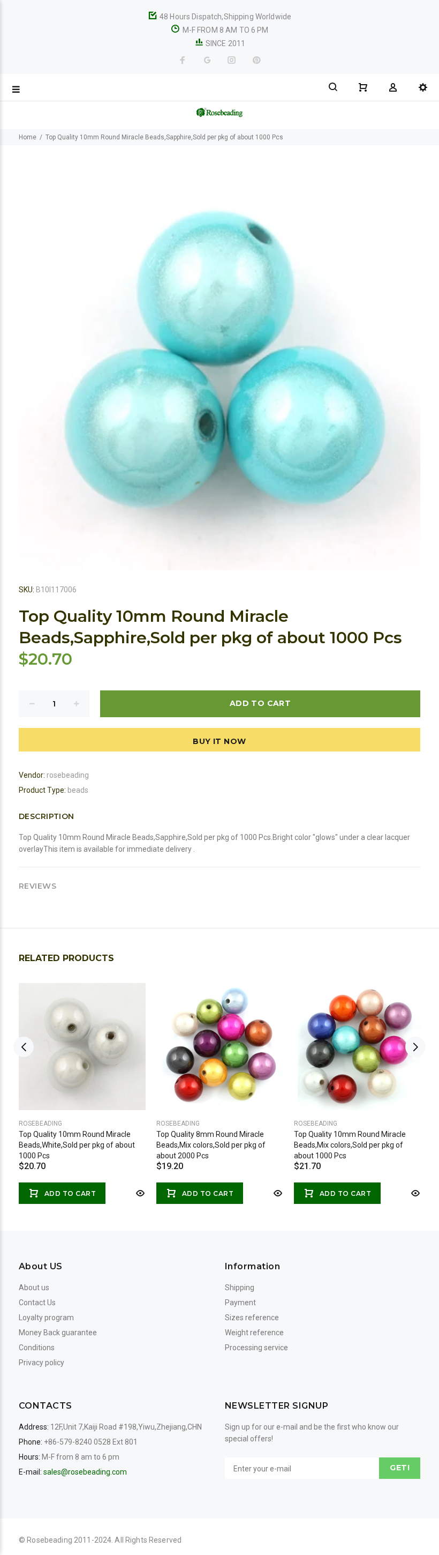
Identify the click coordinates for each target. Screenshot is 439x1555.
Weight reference (254, 1332)
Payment (240, 1302)
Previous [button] (23, 1047)
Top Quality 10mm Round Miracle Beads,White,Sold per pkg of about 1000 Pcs (77, 1145)
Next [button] (415, 1047)
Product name (90, 1512)
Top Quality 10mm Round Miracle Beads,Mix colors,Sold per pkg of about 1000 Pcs (350, 1145)
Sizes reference (252, 1317)
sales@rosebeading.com (85, 1472)
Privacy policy (41, 1362)
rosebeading (68, 775)
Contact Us (37, 1302)
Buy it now (219, 741)
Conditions (37, 1347)
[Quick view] (139, 1193)
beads (77, 790)
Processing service (256, 1347)
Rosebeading (40, 1123)
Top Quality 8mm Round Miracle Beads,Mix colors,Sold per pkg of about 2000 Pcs (211, 1145)
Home (27, 137)
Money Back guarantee (58, 1332)
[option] (82, 1083)
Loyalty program (46, 1317)
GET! (400, 1467)
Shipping (239, 1287)
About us (34, 1287)
